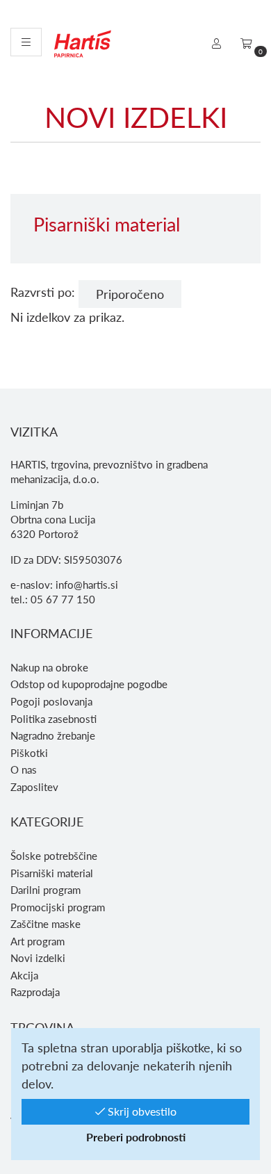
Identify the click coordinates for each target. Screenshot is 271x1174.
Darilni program (45, 890)
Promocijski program (57, 907)
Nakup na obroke (49, 667)
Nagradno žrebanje (52, 735)
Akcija (24, 975)
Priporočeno (130, 293)
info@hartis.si (87, 585)
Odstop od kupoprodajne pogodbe (88, 684)
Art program (37, 941)
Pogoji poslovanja (51, 701)
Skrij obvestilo (140, 1111)
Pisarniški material (51, 873)
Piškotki (29, 753)
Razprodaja (35, 992)
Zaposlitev (34, 787)
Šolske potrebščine (53, 856)
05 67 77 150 (63, 599)
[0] (246, 43)
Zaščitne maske (45, 924)
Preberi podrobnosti (136, 1137)
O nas (23, 769)
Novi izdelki (37, 958)
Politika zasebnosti (53, 719)
